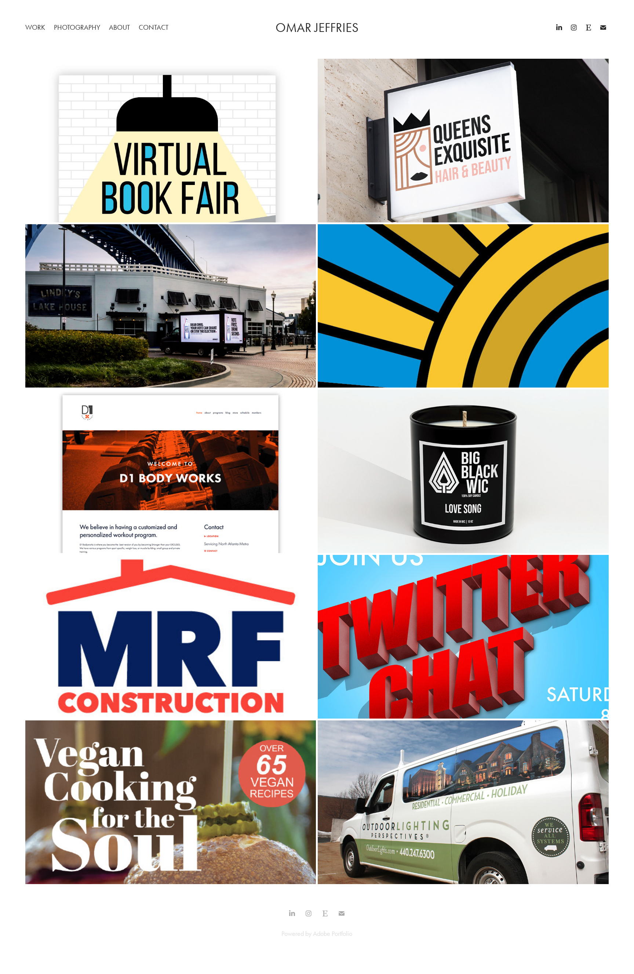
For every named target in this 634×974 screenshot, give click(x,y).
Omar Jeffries (317, 27)
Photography (77, 27)
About (119, 27)
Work (35, 27)
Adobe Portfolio (332, 934)
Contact (153, 27)
